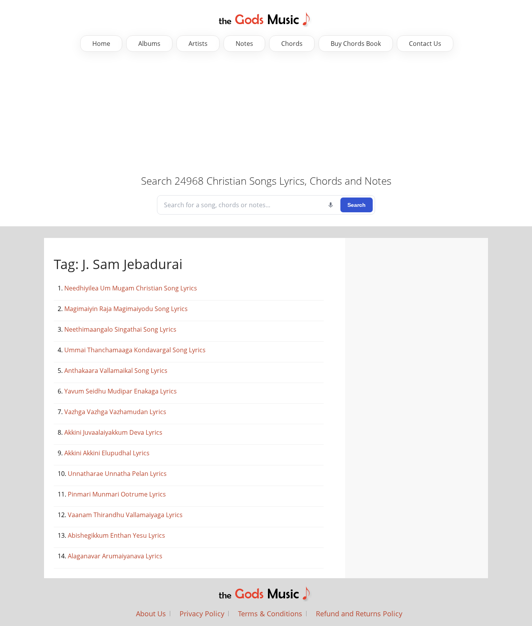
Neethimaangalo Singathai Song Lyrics (120, 329)
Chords (292, 43)
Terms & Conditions (270, 613)
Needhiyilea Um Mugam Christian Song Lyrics (130, 288)
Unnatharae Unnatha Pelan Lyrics (117, 473)
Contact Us (425, 43)
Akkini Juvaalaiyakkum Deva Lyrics (113, 432)
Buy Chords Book (356, 43)
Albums (149, 43)
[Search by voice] (330, 205)
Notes (244, 43)
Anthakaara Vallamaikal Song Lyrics (115, 370)
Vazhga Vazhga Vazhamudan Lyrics (115, 411)
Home (101, 43)
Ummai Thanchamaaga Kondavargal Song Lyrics (135, 350)
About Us (151, 613)
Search (356, 205)
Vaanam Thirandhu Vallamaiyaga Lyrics (125, 515)
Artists (198, 43)
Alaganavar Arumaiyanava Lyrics (115, 556)
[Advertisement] (245, 113)
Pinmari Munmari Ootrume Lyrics (117, 494)
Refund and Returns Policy (359, 613)
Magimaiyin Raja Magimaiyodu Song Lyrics (126, 308)
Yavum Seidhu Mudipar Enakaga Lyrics (120, 391)
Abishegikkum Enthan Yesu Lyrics (116, 535)
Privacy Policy (202, 613)
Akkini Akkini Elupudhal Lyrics (107, 453)
